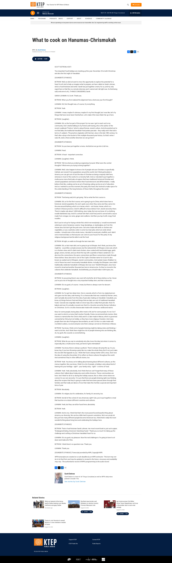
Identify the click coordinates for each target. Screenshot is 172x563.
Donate (137, 5)
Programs (42, 18)
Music (61, 18)
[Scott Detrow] (59, 478)
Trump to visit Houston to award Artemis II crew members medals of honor (55, 522)
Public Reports (96, 543)
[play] (32, 13)
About (79, 18)
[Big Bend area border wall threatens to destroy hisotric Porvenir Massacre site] (74, 504)
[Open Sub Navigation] (35, 18)
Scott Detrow (42, 50)
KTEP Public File (73, 543)
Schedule (88, 18)
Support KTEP (73, 539)
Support (70, 18)
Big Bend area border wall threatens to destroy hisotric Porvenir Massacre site (89, 503)
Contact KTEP (96, 539)
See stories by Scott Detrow (74, 481)
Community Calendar (103, 18)
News (32, 18)
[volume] (38, 13)
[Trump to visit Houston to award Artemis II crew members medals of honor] (38, 523)
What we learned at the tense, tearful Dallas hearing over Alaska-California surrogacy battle (55, 503)
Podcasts (53, 18)
